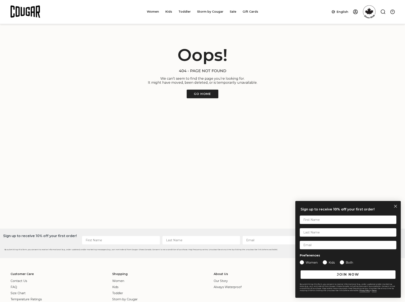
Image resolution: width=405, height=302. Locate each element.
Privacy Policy (364, 290)
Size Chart (18, 293)
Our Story (221, 281)
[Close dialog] (395, 206)
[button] (153, 12)
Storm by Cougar (125, 299)
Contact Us (19, 281)
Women (118, 281)
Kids (115, 287)
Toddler (117, 293)
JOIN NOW (348, 274)
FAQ (14, 287)
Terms (374, 290)
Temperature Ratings (26, 299)
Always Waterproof (228, 287)
